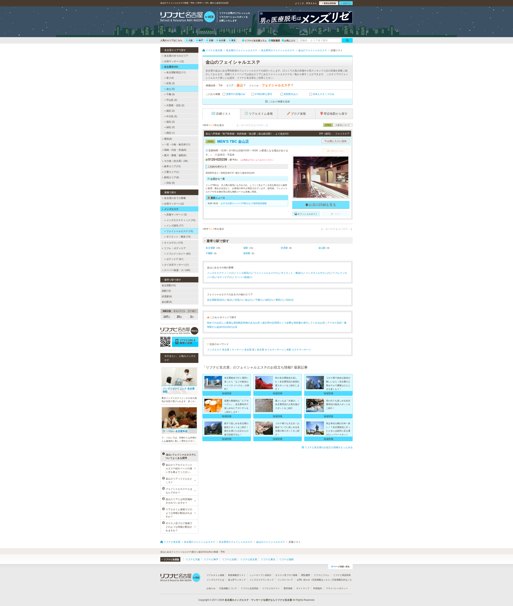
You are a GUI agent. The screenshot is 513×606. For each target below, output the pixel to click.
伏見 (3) (170, 83)
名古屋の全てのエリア (176, 55)
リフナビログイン (271, 588)
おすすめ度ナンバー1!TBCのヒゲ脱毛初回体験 (243, 203)
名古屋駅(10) (169, 285)
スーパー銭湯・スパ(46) (177, 270)
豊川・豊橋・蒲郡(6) (175, 155)
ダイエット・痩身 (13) (178, 236)
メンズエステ (171, 209)
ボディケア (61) (174, 259)
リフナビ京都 (229, 559)
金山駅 (322, 247)
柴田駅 (246, 253)
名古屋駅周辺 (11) (176, 72)
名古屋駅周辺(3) (215, 299)
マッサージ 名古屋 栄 (243, 349)
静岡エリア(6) (171, 177)
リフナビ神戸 (211, 559)
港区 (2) (170, 121)
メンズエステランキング (261, 579)
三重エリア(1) (171, 171)
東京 (233, 40)
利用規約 (317, 588)
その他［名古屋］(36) (176, 160)
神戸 (201, 40)
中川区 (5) (171, 116)
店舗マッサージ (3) (176, 214)
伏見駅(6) (167, 296)
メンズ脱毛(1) (243, 272)
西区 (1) (170, 132)
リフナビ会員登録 (249, 588)
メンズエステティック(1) (220, 272)
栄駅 (245, 247)
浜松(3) (290, 299)
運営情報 (288, 588)
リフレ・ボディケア (175, 248)
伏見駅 (284, 247)
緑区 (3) (170, 127)
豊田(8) (168, 138)
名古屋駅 (210, 247)
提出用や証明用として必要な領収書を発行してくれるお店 (293, 322)
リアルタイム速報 (215, 574)
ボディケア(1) (224, 277)
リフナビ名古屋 (248, 559)
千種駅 (209, 253)
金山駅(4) (167, 301)
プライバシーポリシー (337, 588)
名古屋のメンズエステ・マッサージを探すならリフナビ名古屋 (258, 600)
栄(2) (229, 299)
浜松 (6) (170, 182)
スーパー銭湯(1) (243, 277)
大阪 (190, 40)
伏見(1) (238, 299)
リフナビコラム (321, 574)
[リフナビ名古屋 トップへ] (187, 17)
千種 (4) (170, 94)
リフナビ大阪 (193, 559)
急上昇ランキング (237, 579)
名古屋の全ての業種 (175, 198)
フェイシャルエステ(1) (266, 272)
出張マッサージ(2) (174, 61)
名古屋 (222, 40)
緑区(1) (269, 299)
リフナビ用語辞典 (342, 574)
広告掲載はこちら (321, 579)
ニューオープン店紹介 (260, 574)
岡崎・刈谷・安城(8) (175, 149)
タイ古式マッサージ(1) (176, 264)
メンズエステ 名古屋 (218, 349)
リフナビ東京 (268, 559)
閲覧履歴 (275, 40)
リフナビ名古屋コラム (256, 40)
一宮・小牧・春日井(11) (177, 144)
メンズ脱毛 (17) (174, 225)
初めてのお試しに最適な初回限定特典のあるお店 (233, 322)
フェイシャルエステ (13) (179, 231)
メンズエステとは (215, 579)
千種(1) (259, 299)
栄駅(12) (166, 290)
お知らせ (211, 588)
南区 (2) (170, 110)
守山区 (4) (171, 99)
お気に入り (289, 40)
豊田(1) (279, 299)
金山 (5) (170, 88)
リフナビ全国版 (171, 559)
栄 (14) (170, 77)
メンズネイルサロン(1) (318, 272)
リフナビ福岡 (286, 559)
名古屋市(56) (171, 66)
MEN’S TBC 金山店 (228, 141)
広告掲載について (228, 588)
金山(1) (249, 299)
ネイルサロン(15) (173, 242)
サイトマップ (302, 588)
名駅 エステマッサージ (298, 349)
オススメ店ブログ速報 (286, 574)
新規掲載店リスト (237, 574)
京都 (211, 40)
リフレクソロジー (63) (178, 253)
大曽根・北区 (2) (175, 105)
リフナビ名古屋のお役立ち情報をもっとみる (329, 447)
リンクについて (285, 579)
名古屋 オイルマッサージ (270, 349)
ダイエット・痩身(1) (292, 272)
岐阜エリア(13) (172, 166)
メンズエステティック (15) (180, 220)
